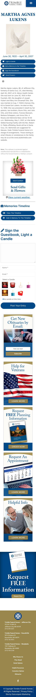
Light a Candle (10, 61)
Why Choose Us (18, 657)
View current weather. (19, 197)
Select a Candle (8, 279)
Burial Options (18, 663)
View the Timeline (13, 213)
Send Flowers (10, 75)
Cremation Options (18, 671)
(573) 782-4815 (9, 639)
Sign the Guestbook (12, 71)
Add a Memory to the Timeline (15, 66)
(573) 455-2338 (9, 650)
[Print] (3, 81)
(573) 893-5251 (9, 629)
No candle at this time (12, 299)
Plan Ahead (18, 660)
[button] (31, 3)
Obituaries (18, 674)
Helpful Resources (18, 668)
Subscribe (18, 354)
